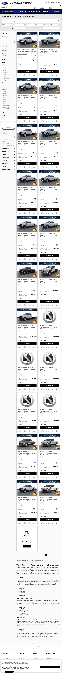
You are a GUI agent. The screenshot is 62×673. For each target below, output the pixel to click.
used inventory (56, 624)
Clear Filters (28, 28)
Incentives (6, 658)
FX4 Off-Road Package (50, 24)
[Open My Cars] (60, 6)
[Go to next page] (59, 555)
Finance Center (35, 655)
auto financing (34, 634)
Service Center (49, 655)
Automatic (39, 24)
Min (2, 117)
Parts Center (49, 658)
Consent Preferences (9, 671)
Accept (55, 666)
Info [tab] (32, 53)
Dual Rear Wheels (30, 24)
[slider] (2, 129)
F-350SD (16, 28)
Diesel (15, 24)
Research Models (7, 655)
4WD (21, 24)
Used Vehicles (21, 658)
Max (3, 122)
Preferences (35, 666)
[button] (49, 55)
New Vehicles (21, 655)
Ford (22, 28)
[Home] (5, 2)
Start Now (27, 546)
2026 (4, 24)
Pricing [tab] (22, 53)
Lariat (10, 24)
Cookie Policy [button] (10, 668)
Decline (45, 666)
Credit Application (36, 658)
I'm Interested (27, 71)
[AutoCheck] (20, 64)
